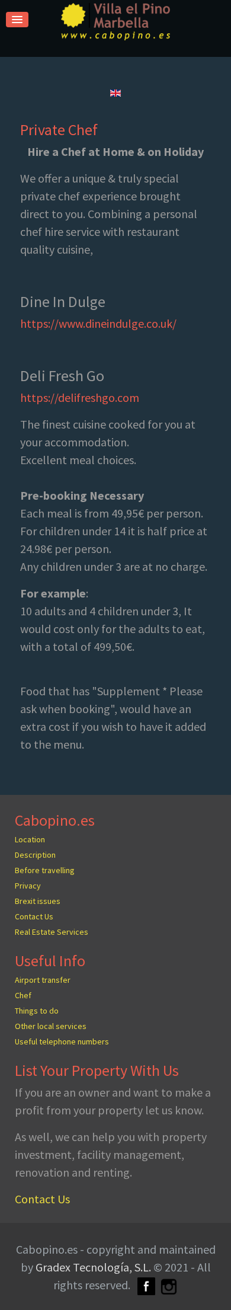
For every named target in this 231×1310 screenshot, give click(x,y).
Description (35, 854)
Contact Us (34, 916)
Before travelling (45, 870)
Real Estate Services (51, 931)
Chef (23, 995)
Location (30, 839)
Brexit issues (37, 901)
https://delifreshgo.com (79, 397)
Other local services (50, 1026)
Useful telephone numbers (62, 1041)
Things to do (37, 1010)
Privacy (28, 885)
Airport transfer (42, 979)
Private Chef (59, 129)
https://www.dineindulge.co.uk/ (98, 323)
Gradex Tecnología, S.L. (93, 1267)
